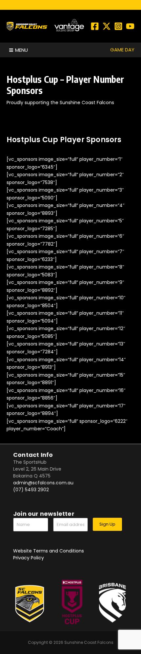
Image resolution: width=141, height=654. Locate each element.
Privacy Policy (28, 557)
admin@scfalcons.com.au (43, 482)
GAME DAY (122, 49)
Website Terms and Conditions (48, 551)
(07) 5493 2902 (31, 489)
